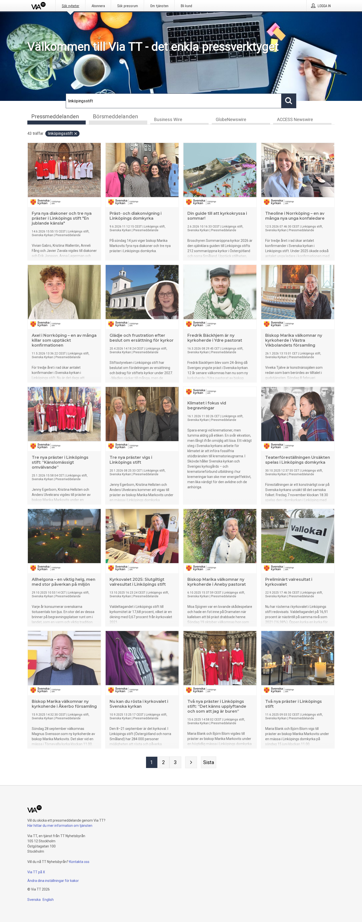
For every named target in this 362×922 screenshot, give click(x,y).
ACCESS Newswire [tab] (295, 119)
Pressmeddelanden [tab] (55, 116)
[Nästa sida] (191, 762)
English (48, 900)
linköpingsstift (60, 133)
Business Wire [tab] (168, 119)
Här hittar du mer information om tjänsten (59, 826)
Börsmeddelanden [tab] (115, 116)
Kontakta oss (79, 862)
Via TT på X (36, 872)
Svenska (34, 900)
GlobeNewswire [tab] (231, 119)
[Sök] (288, 100)
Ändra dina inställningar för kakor (53, 881)
